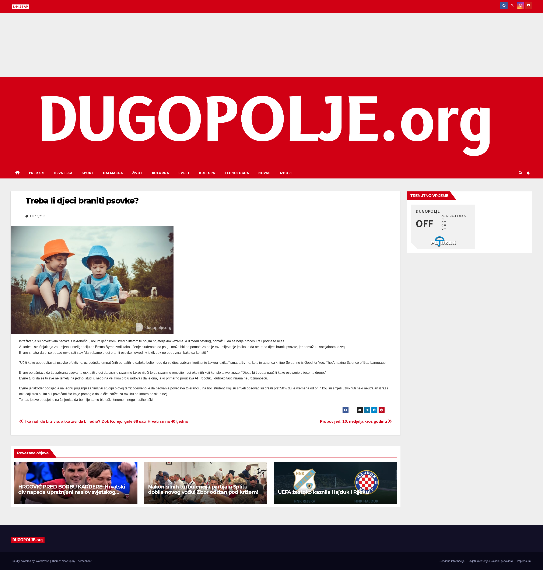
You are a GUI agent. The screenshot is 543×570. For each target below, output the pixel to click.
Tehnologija (237, 173)
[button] (520, 173)
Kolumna (160, 173)
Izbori (286, 173)
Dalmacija (113, 173)
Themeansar (83, 561)
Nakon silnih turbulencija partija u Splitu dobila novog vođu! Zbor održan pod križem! (203, 489)
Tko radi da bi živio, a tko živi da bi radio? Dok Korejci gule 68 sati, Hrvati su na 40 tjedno (105, 421)
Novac (264, 173)
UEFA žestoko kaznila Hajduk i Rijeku (323, 492)
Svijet (184, 173)
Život (137, 173)
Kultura (207, 173)
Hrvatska (63, 173)
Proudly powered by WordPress (30, 561)
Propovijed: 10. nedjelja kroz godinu (354, 421)
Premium (37, 173)
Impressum (524, 561)
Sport (88, 173)
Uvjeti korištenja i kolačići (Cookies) (491, 561)
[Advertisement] (271, 44)
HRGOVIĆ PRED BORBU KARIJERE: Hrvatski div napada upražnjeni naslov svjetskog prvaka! (71, 492)
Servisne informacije (452, 561)
